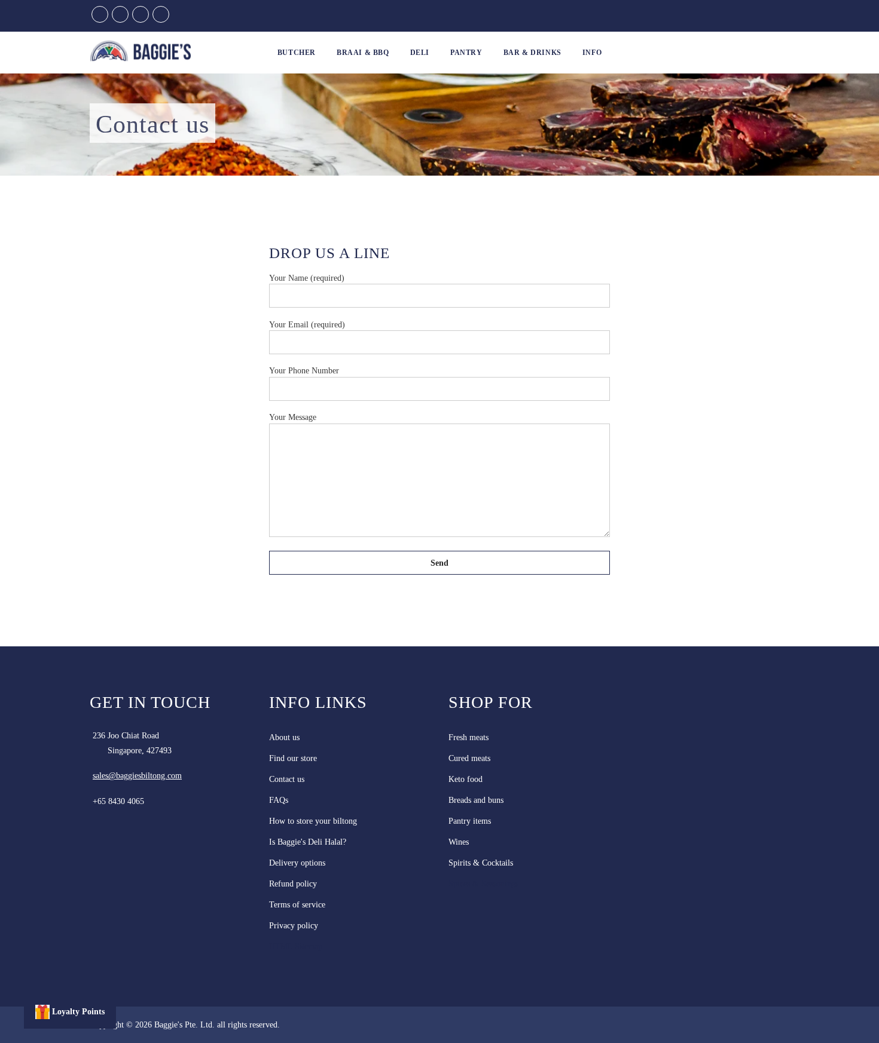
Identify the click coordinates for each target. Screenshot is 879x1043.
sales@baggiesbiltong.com (137, 775)
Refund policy (293, 883)
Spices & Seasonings (483, 883)
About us (284, 737)
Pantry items (469, 821)
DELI (419, 52)
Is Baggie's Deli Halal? (307, 842)
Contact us (286, 779)
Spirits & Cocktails (480, 862)
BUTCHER (296, 52)
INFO (592, 52)
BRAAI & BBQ (363, 52)
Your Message (292, 417)
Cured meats (469, 758)
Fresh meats (468, 737)
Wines (458, 842)
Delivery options (297, 862)
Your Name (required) (306, 278)
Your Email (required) (307, 324)
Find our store (293, 758)
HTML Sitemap (295, 946)
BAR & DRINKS (532, 52)
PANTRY (466, 52)
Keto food (465, 779)
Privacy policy (293, 925)
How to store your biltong (313, 821)
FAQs (278, 800)
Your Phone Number (304, 370)
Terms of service (297, 904)
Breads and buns (475, 800)
